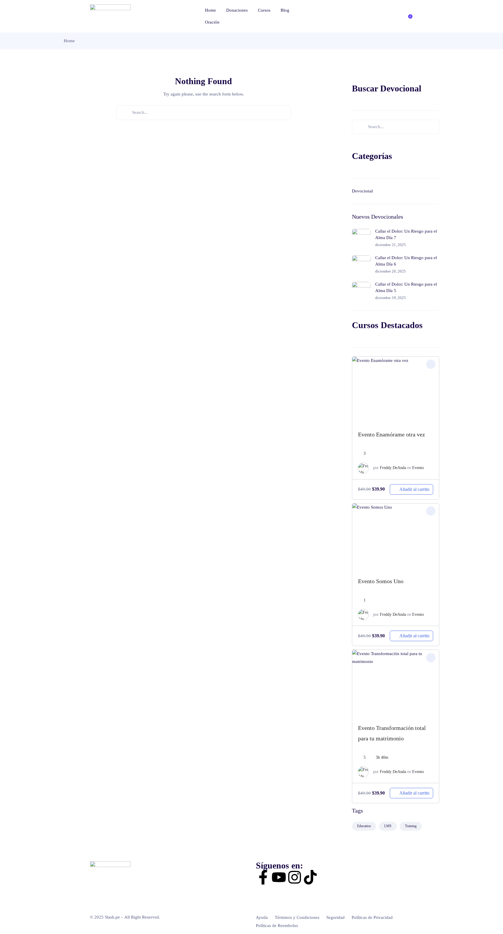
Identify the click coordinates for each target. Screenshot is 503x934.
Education (364, 826)
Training (411, 826)
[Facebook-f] (263, 877)
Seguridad (335, 917)
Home (210, 10)
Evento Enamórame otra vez (391, 434)
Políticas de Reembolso (277, 925)
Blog (285, 10)
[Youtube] (279, 877)
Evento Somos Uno (380, 581)
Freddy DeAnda (393, 468)
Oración (212, 22)
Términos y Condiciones (297, 917)
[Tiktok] (310, 877)
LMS (388, 826)
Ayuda (262, 917)
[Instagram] (294, 877)
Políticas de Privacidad (372, 917)
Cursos (264, 10)
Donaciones (237, 10)
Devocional (362, 191)
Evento (418, 468)
